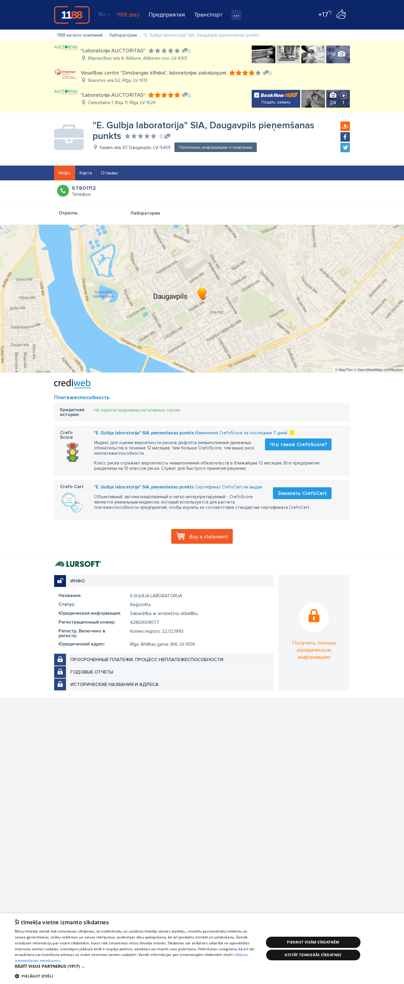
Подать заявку (275, 102)
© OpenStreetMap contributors (378, 369)
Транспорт (208, 14)
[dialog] (202, 948)
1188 (72, 15)
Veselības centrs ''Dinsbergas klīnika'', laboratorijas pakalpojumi (153, 72)
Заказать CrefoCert (302, 493)
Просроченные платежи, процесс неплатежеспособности (146, 660)
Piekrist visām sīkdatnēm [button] (313, 942)
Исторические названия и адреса (114, 684)
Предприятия (166, 14)
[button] (135, 966)
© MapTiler (344, 369)
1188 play (128, 14)
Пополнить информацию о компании (215, 147)
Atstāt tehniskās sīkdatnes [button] (313, 954)
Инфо (65, 173)
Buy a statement (208, 536)
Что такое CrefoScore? (298, 444)
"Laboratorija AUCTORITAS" (113, 50)
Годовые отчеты (91, 672)
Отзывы (109, 173)
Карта (86, 173)
